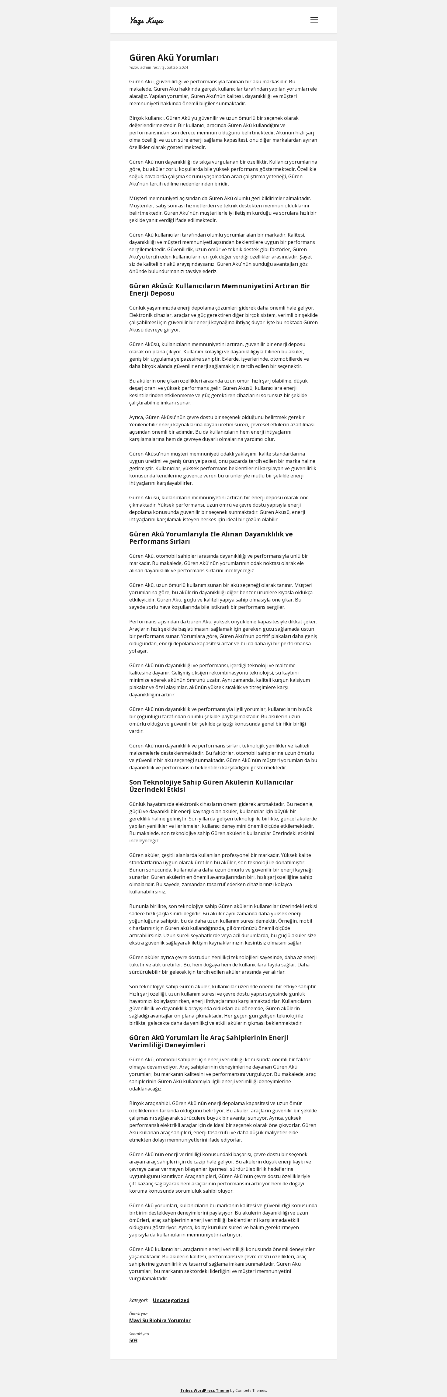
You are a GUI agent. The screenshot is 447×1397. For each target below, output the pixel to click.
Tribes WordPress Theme (204, 1390)
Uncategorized (171, 1300)
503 (133, 1340)
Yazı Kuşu (145, 20)
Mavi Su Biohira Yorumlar (160, 1320)
